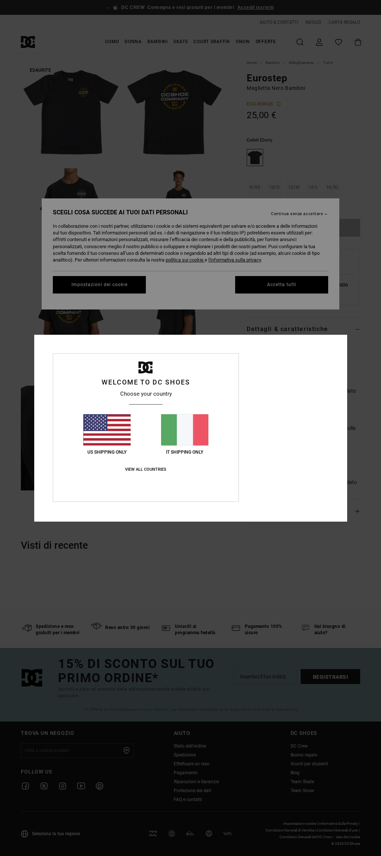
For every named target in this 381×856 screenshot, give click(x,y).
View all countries (145, 469)
